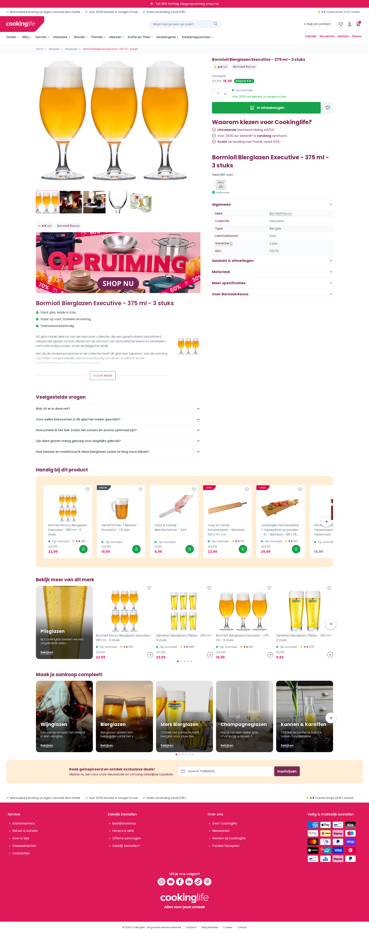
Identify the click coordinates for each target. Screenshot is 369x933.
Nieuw (356, 36)
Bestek (79, 37)
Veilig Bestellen (210, 927)
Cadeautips (21, 853)
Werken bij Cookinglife (229, 838)
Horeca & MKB (123, 831)
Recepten (327, 36)
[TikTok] (198, 881)
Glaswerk (60, 37)
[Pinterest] (207, 881)
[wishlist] (340, 24)
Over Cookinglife (224, 823)
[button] (326, 521)
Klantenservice (23, 823)
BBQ (25, 37)
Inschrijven (287, 771)
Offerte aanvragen (126, 838)
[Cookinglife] (20, 24)
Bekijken (47, 652)
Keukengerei (166, 37)
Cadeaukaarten (24, 846)
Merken (343, 36)
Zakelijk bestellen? (126, 846)
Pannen (97, 37)
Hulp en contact (319, 24)
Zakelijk (311, 36)
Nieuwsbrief (221, 831)
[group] (118, 121)
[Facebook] (180, 881)
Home (39, 49)
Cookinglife (138, 927)
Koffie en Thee (139, 37)
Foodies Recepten (225, 846)
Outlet (11, 37)
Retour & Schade (25, 831)
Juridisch (191, 927)
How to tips (20, 838)
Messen (115, 37)
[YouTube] (171, 881)
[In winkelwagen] (83, 549)
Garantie (222, 243)
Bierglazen (71, 49)
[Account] (349, 24)
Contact (242, 927)
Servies (41, 37)
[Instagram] (161, 881)
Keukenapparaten (196, 37)
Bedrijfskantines (124, 823)
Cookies (228, 927)
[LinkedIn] (189, 881)
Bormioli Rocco (68, 226)
